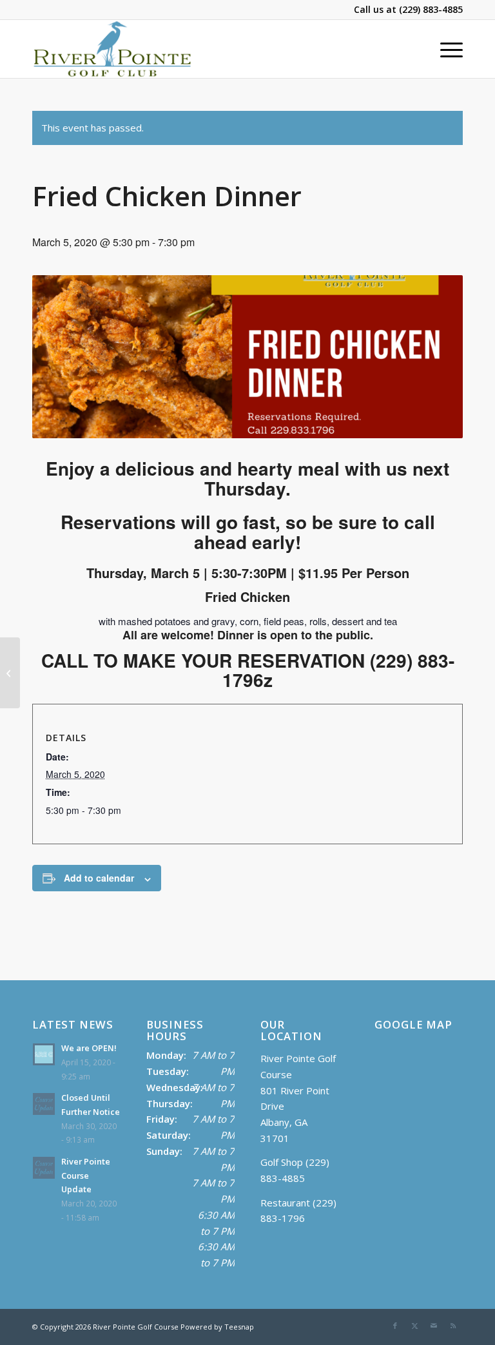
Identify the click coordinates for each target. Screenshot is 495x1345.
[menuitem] (445, 49)
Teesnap (239, 1326)
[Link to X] (414, 1325)
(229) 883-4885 (431, 9)
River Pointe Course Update (85, 1175)
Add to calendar (99, 877)
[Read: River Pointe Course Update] (43, 1167)
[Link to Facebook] (395, 1325)
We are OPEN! (89, 1048)
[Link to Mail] (433, 1325)
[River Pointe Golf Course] (112, 49)
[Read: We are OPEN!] (43, 1054)
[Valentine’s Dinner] (10, 672)
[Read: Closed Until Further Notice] (43, 1104)
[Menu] (445, 49)
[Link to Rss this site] (453, 1325)
